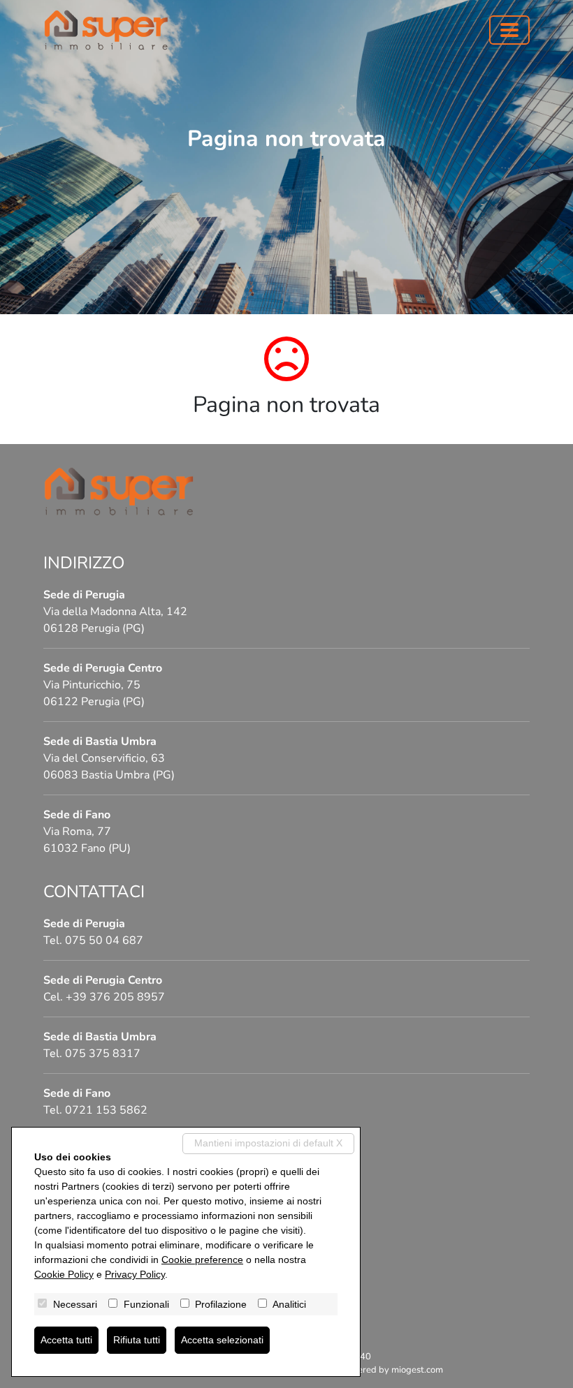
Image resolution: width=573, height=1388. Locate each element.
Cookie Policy (64, 1274)
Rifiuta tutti (136, 1339)
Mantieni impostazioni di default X (268, 1143)
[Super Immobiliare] (106, 30)
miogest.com (417, 1370)
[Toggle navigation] (509, 30)
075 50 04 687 (104, 940)
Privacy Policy (135, 1274)
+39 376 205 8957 (115, 997)
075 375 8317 (102, 1053)
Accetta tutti (66, 1339)
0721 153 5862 (106, 1110)
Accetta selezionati (222, 1339)
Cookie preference (202, 1259)
